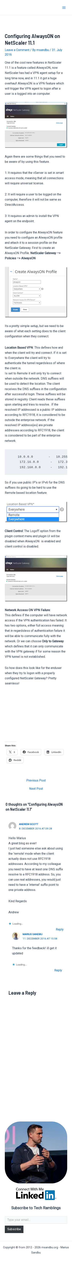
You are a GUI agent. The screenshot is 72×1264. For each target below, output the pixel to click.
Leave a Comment (17, 50)
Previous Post (36, 780)
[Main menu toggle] (64, 7)
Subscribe (14, 1229)
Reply (60, 929)
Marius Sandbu (32, 934)
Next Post (36, 788)
